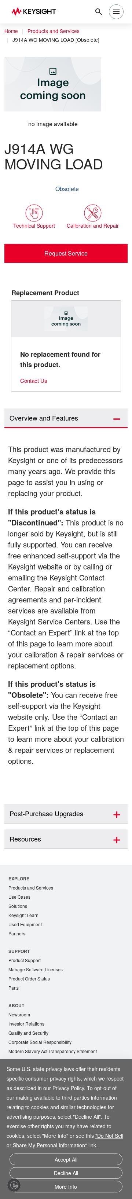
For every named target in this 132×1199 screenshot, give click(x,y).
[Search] (98, 11)
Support (19, 975)
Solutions (18, 929)
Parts (13, 1013)
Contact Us (35, 380)
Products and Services (56, 31)
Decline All (66, 1175)
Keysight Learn (24, 939)
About (16, 1031)
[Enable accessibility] (14, 1185)
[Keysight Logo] (36, 12)
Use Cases (20, 920)
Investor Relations (27, 1050)
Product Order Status (30, 1004)
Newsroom (20, 1041)
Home (11, 31)
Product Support (26, 985)
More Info (66, 1187)
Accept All (65, 1162)
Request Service (66, 253)
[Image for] (66, 319)
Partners (17, 958)
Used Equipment (26, 948)
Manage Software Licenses (37, 994)
